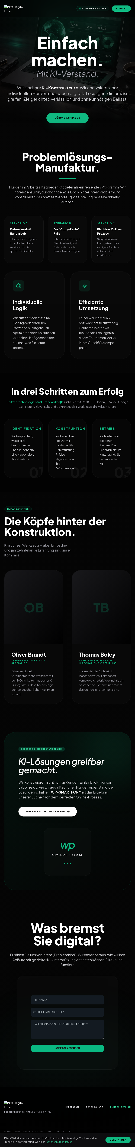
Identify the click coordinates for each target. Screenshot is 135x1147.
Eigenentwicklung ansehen (45, 811)
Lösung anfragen (67, 118)
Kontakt (121, 8)
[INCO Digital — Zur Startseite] (14, 8)
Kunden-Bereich (120, 1107)
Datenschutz (94, 1107)
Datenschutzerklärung (59, 1141)
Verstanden (118, 1140)
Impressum (72, 1107)
